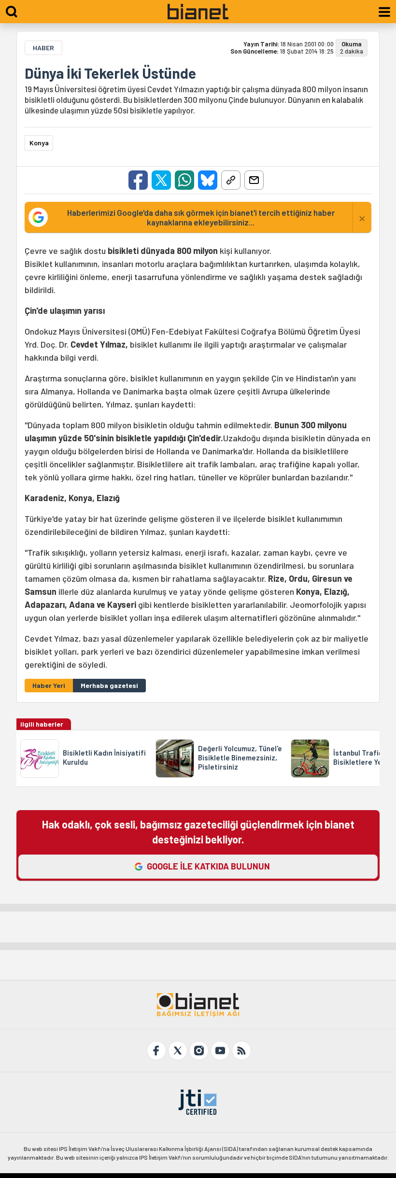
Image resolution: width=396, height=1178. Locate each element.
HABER (43, 47)
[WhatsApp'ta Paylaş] (184, 180)
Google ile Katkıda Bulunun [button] (208, 866)
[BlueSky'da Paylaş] (207, 180)
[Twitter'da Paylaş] (161, 180)
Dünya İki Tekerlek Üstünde (110, 73)
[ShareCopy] (230, 180)
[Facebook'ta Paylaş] (138, 180)
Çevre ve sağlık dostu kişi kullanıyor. (197, 457)
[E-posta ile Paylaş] (254, 180)
